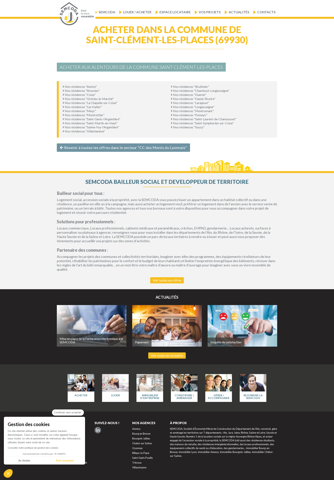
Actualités (239, 12)
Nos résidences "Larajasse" (190, 103)
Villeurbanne (139, 467)
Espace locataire (175, 12)
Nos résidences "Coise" (80, 94)
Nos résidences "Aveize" (80, 86)
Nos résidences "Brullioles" (190, 86)
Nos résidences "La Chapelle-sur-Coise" (90, 103)
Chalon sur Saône (142, 443)
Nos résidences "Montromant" (193, 111)
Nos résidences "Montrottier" (84, 115)
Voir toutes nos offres (167, 280)
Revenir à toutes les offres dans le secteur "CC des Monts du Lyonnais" (125, 147)
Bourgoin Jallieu (141, 438)
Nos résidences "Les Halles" (83, 107)
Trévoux (137, 462)
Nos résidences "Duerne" (189, 94)
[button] (8, 473)
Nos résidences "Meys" (80, 111)
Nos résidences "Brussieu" (82, 90)
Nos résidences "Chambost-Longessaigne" (200, 90)
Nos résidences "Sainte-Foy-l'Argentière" (91, 127)
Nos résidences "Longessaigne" (193, 107)
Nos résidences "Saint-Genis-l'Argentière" (92, 119)
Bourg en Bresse (141, 433)
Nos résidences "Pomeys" (189, 115)
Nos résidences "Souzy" (188, 127)
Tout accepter (65, 460)
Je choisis (24, 460)
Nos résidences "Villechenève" (84, 131)
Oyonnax (137, 448)
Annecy (136, 428)
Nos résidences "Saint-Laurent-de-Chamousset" (204, 119)
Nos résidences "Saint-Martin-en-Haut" (91, 123)
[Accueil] (68, 14)
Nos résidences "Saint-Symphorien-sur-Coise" (203, 123)
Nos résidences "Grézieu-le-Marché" (89, 99)
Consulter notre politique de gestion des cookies (33, 448)
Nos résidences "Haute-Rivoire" (193, 99)
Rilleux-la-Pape (140, 452)
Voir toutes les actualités (167, 355)
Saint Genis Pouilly (142, 457)
